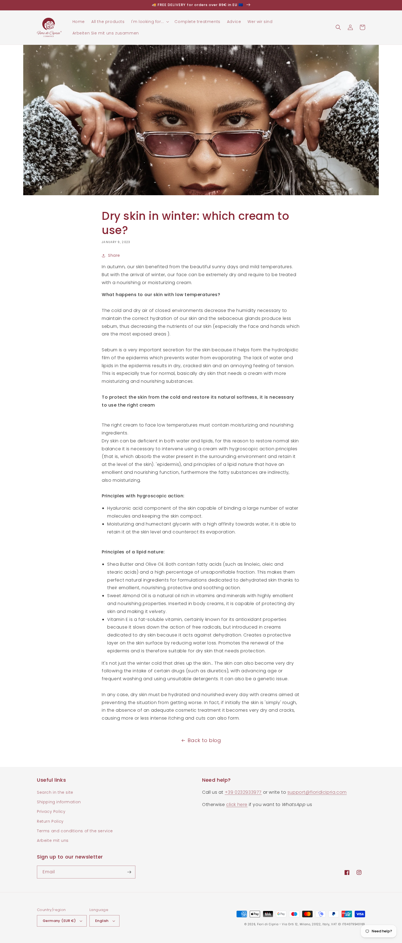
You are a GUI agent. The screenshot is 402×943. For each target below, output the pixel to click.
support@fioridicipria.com (317, 792)
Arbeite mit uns (53, 840)
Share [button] (114, 255)
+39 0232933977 (243, 792)
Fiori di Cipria (268, 924)
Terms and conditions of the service (75, 831)
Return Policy (50, 821)
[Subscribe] (129, 872)
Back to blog (204, 740)
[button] (149, 21)
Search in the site (55, 792)
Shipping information (59, 802)
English (102, 920)
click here (236, 804)
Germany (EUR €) (59, 920)
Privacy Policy (51, 811)
